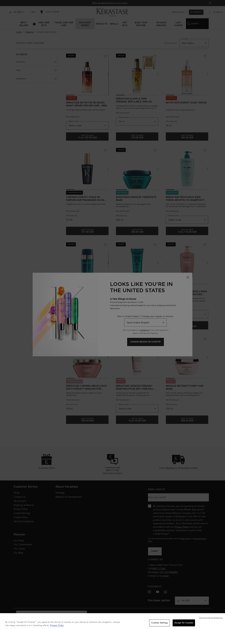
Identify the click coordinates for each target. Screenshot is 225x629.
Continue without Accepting (211, 617)
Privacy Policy (57, 625)
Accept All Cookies (183, 622)
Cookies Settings (159, 622)
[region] (112, 621)
